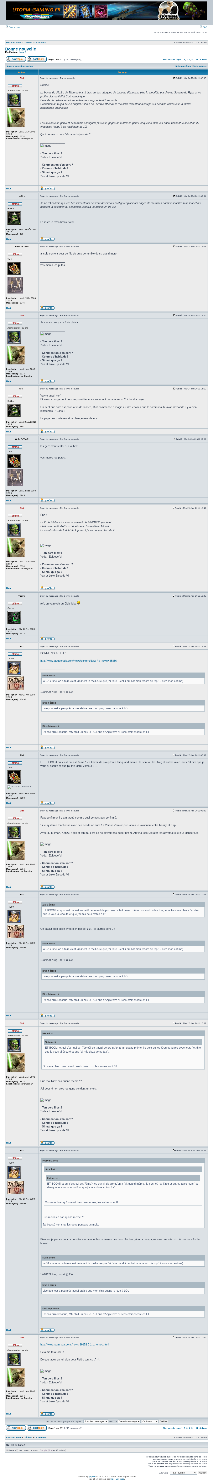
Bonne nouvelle (20, 49)
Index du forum (13, 43)
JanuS (22, 52)
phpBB (92, 1476)
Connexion (14, 27)
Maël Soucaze (117, 1479)
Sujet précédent (183, 66)
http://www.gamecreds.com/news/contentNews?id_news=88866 (78, 660)
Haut (8, 189)
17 (197, 59)
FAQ (204, 27)
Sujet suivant (200, 66)
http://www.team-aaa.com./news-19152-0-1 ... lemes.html (74, 1344)
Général (28, 43)
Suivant (203, 59)
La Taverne (40, 43)
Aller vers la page (172, 59)
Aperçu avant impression (20, 66)
